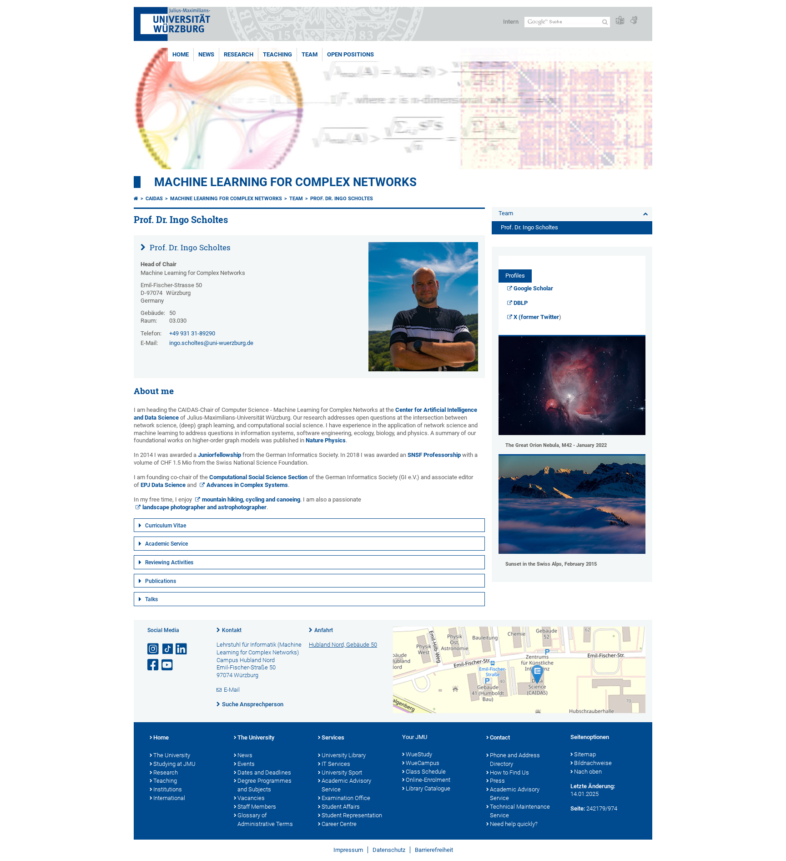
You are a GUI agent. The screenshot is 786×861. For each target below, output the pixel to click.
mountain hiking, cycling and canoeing (251, 499)
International (169, 798)
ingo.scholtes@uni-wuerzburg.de (211, 342)
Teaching (277, 54)
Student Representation (352, 815)
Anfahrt (323, 630)
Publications (160, 581)
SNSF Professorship (434, 454)
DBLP (521, 302)
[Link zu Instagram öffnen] (153, 649)
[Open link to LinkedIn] (182, 649)
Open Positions (350, 54)
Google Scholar (533, 288)
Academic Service (166, 544)
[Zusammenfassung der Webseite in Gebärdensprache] (633, 20)
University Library (344, 755)
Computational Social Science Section (258, 477)
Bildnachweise (593, 763)
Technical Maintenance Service (520, 811)
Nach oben (588, 771)
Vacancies (251, 798)
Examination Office (346, 798)
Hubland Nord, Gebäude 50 (343, 644)
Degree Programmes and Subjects (264, 785)
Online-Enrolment (428, 779)
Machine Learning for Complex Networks (285, 182)
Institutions (167, 789)
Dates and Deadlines (264, 772)
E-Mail (232, 689)
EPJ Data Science (163, 484)
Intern (511, 21)
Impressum (348, 849)
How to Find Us (509, 772)
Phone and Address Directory (515, 759)
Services (333, 737)
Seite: (577, 808)
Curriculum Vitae (165, 525)
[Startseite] (136, 199)
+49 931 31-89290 (192, 333)
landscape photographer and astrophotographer (204, 507)
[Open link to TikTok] (167, 649)
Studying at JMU (174, 763)
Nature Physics (326, 440)
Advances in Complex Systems (247, 484)
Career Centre (339, 823)
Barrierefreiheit (434, 849)
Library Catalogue (428, 788)
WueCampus (422, 763)
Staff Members (256, 806)
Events (246, 763)
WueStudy (419, 754)
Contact (500, 737)
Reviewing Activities (169, 562)
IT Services (336, 763)
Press (497, 780)
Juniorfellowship (219, 454)
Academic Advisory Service (346, 785)
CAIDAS (154, 199)
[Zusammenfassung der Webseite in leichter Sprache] (620, 20)
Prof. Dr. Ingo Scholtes (341, 199)
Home (180, 54)
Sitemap (585, 754)
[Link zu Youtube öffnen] (167, 665)
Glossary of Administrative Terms (265, 819)
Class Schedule (426, 771)
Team (309, 54)
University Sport (342, 772)
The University (171, 755)
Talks (151, 599)
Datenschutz (389, 849)
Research (238, 54)
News (206, 54)
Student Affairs (341, 806)
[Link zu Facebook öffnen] (153, 665)
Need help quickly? (514, 823)
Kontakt (232, 630)
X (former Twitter (536, 317)
